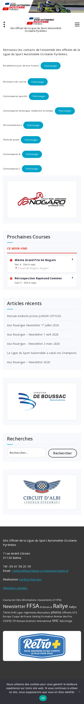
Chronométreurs (12, 125)
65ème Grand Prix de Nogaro (35, 260)
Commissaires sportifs (15, 96)
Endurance (46, 607)
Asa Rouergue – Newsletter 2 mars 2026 (33, 344)
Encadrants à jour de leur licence (21, 65)
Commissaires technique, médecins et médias (28, 110)
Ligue (20, 612)
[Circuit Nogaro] (42, 199)
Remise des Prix (63, 616)
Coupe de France (21, 616)
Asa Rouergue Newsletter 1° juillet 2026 (33, 325)
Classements (44, 600)
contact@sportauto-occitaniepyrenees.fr (41, 571)
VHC (55, 620)
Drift (13, 612)
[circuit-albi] (42, 492)
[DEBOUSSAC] (42, 401)
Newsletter (14, 606)
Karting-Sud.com (30, 579)
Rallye (60, 606)
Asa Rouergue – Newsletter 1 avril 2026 (33, 334)
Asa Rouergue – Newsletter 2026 (28, 362)
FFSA (32, 606)
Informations (29, 600)
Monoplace (43, 612)
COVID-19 (9, 621)
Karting (36, 616)
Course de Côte (12, 600)
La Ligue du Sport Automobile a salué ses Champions (42, 353)
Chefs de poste (11, 139)
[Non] (79, 692)
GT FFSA (57, 600)
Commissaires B (12, 154)
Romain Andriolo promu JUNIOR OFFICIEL (34, 316)
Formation (47, 616)
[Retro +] (42, 646)
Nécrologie (66, 621)
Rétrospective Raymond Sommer (38, 278)
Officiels (66, 612)
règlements (30, 612)
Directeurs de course (14, 81)
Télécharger (50, 65)
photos (56, 612)
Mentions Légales (15, 588)
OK (43, 698)
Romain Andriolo (26, 621)
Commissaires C (11, 168)
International (44, 621)
